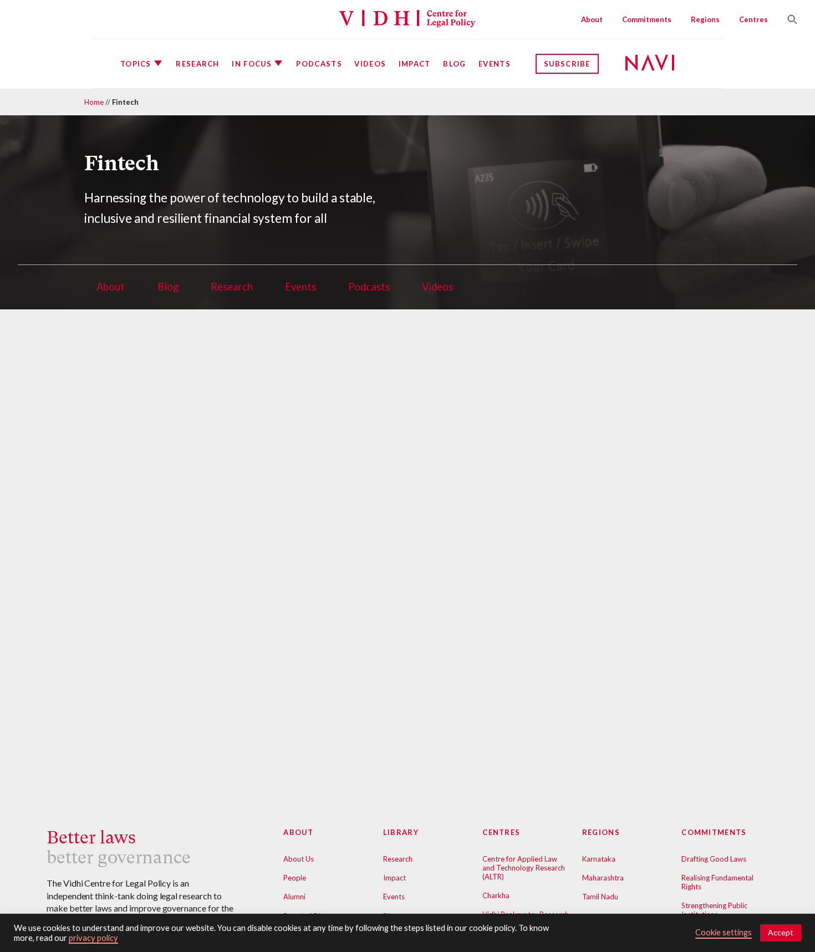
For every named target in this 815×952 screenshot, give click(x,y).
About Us (298, 858)
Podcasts (319, 63)
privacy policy (93, 938)
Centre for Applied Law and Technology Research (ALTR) (523, 867)
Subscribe (567, 63)
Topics (135, 63)
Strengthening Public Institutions (714, 910)
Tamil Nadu (600, 896)
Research (197, 63)
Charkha (496, 895)
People (294, 877)
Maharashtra (603, 877)
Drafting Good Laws (713, 858)
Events (494, 63)
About (592, 19)
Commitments (646, 19)
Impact (415, 63)
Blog (454, 63)
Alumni (294, 896)
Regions (705, 19)
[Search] (787, 19)
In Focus (251, 63)
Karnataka (598, 858)
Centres (753, 19)
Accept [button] (780, 932)
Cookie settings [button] (723, 932)
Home (94, 102)
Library (401, 832)
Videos (370, 63)
